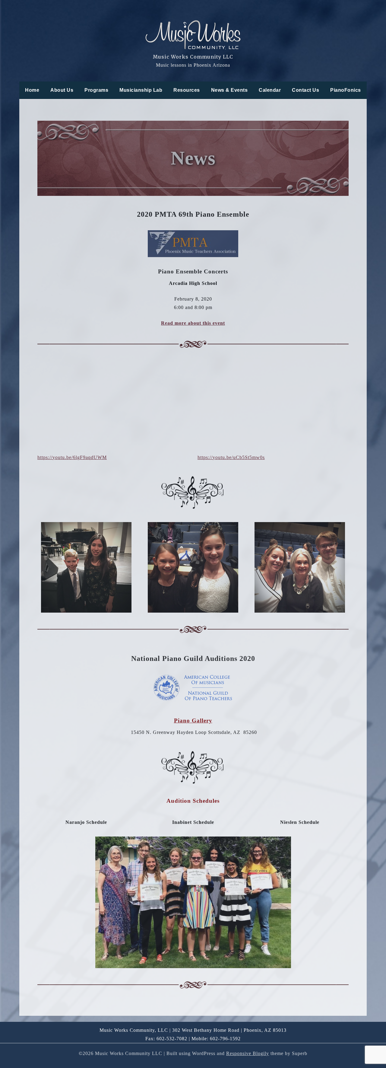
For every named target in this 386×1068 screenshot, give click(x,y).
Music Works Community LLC (193, 57)
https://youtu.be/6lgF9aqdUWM (72, 457)
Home (32, 90)
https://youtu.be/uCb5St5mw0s (231, 457)
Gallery (201, 720)
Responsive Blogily (247, 1053)
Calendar (270, 90)
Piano (182, 720)
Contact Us (305, 90)
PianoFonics (345, 90)
